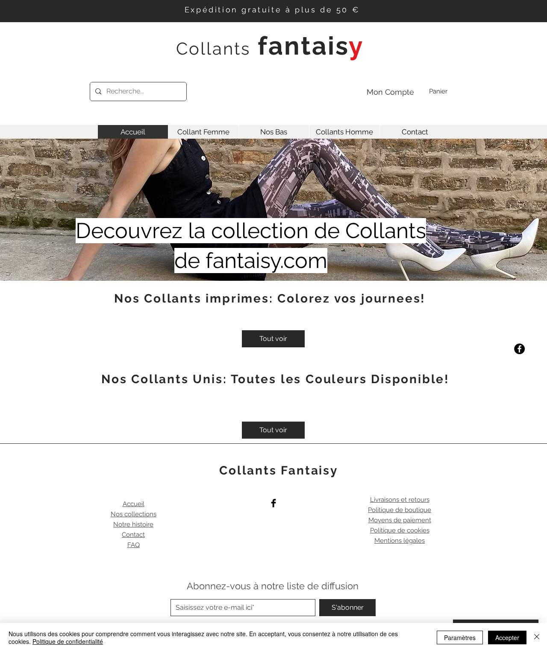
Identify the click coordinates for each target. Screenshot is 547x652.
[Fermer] (537, 637)
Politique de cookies (399, 530)
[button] (445, 91)
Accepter (507, 637)
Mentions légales (399, 540)
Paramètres (460, 637)
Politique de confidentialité (67, 641)
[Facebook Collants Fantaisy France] (519, 348)
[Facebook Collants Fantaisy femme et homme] (273, 503)
